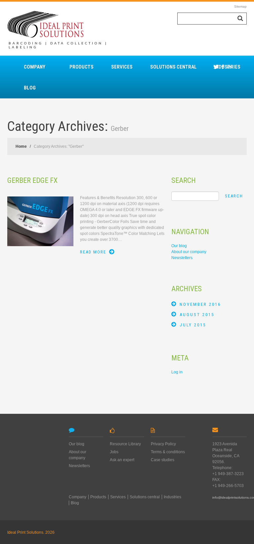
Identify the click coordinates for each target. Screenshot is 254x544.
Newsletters (181, 257)
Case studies (162, 460)
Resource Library (125, 444)
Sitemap (240, 6)
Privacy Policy (163, 444)
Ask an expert (122, 460)
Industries (172, 497)
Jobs (114, 452)
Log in (177, 372)
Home (21, 146)
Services (122, 67)
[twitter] (216, 66)
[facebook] (222, 66)
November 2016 (200, 304)
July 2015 (193, 324)
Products (81, 67)
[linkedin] (229, 66)
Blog (30, 88)
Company (34, 67)
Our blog (179, 246)
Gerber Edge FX (32, 180)
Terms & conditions (168, 452)
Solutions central (173, 67)
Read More (93, 251)
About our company (188, 251)
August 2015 (197, 314)
